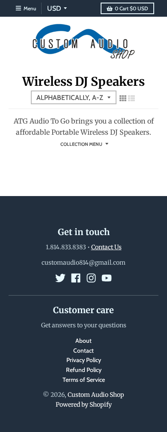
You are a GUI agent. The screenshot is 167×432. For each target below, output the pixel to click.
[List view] (131, 98)
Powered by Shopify (84, 404)
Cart (131, 8)
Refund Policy (83, 370)
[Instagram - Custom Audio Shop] (91, 278)
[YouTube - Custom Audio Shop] (106, 278)
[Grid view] (122, 98)
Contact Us (106, 247)
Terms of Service (84, 380)
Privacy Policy (83, 360)
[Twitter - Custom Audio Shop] (60, 278)
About (83, 340)
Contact (83, 350)
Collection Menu (81, 144)
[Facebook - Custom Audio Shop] (76, 278)
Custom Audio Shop (96, 395)
